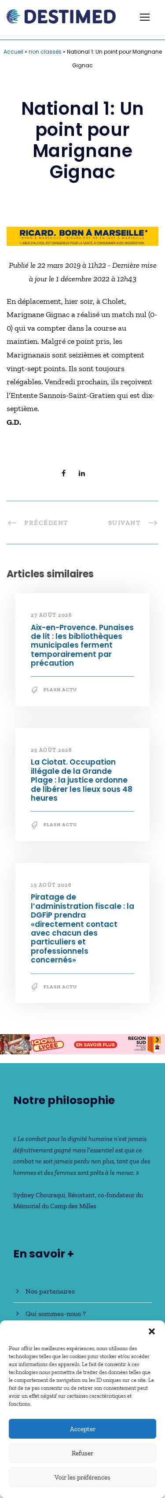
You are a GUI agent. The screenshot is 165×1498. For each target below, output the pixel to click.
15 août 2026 (51, 885)
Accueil (13, 51)
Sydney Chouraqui (39, 1195)
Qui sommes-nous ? (56, 1313)
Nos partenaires (50, 1291)
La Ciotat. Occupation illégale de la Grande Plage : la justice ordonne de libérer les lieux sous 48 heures (81, 780)
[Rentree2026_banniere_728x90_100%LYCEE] (82, 1043)
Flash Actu (60, 690)
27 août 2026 (51, 615)
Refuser (82, 1453)
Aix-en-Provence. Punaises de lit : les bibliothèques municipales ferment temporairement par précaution (82, 645)
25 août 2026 (51, 750)
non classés (45, 51)
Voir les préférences (82, 1477)
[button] (151, 1331)
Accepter (82, 1429)
